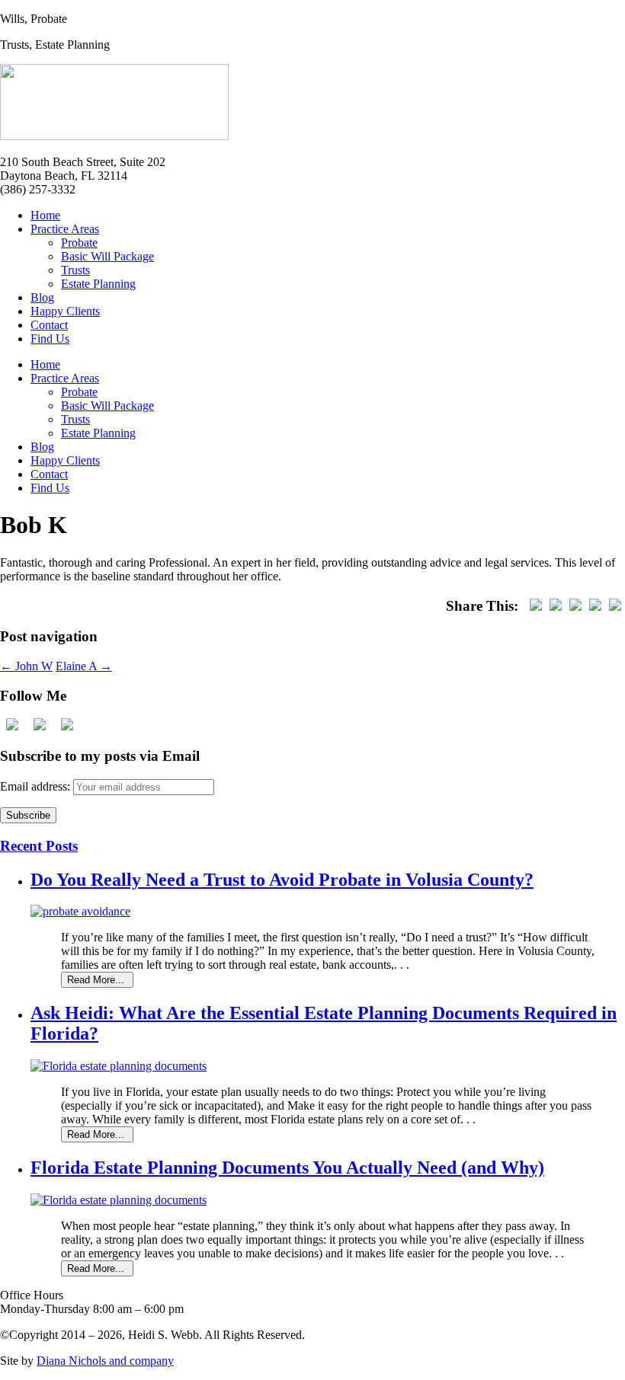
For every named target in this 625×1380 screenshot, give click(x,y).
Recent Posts (39, 846)
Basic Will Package (107, 256)
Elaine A (84, 666)
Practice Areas (64, 228)
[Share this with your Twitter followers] (556, 606)
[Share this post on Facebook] (536, 606)
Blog (42, 297)
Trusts (75, 270)
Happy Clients (65, 311)
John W (26, 666)
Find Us (49, 338)
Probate (79, 242)
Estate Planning (98, 283)
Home (45, 215)
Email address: (36, 786)
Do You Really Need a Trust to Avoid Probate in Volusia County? (282, 880)
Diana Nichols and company (105, 1360)
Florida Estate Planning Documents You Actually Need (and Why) (287, 1167)
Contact (49, 324)
